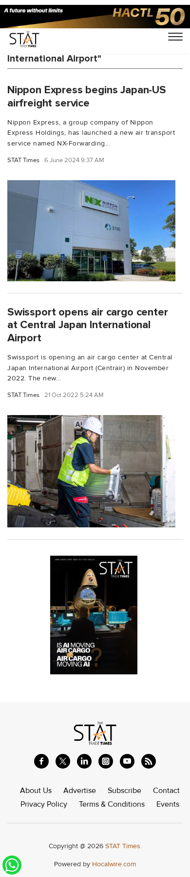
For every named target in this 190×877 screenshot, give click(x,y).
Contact (166, 790)
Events (167, 804)
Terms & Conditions (112, 804)
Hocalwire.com (114, 864)
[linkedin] (84, 761)
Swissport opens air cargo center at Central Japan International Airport (87, 325)
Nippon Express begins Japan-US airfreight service (86, 96)
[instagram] (105, 761)
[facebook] (41, 761)
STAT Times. (123, 846)
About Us (36, 790)
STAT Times (23, 160)
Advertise (79, 790)
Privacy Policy (43, 804)
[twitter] (63, 761)
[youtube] (127, 761)
